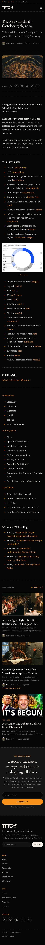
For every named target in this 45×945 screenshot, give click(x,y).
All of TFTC (38, 588)
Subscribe (21, 802)
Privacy (4, 936)
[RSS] (29, 919)
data (20, 351)
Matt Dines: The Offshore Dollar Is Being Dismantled (21, 725)
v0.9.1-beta (16, 295)
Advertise (5, 902)
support (35, 281)
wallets (37, 346)
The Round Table (9, 898)
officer (39, 209)
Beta (28, 308)
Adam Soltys (8, 395)
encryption (18, 180)
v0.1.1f (15, 290)
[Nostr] (10, 919)
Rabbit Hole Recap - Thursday (16, 380)
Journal (36, 359)
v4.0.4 (19, 313)
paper (17, 355)
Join (36, 844)
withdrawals (28, 192)
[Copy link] (37, 86)
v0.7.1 (21, 304)
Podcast (6, 720)
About (4, 893)
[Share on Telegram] (32, 86)
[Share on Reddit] (27, 86)
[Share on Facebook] (16, 86)
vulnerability (18, 172)
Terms (12, 936)
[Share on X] (11, 86)
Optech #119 (20, 167)
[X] (4, 919)
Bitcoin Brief (6, 868)
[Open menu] (40, 7)
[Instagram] (16, 919)
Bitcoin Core (33, 197)
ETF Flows (6, 881)
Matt (34, 333)
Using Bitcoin (32, 188)
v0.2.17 (18, 286)
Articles (5, 864)
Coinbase (23, 275)
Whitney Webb (9, 430)
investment (12, 321)
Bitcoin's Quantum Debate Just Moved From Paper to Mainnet (19, 671)
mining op (28, 341)
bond (9, 205)
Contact (5, 906)
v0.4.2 (15, 299)
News (4, 859)
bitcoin (10, 329)
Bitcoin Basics (7, 877)
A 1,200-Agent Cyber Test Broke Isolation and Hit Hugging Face (20, 622)
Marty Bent (10, 43)
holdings (31, 229)
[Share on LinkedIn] (22, 86)
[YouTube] (23, 919)
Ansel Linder (8, 487)
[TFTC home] (7, 7)
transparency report (24, 237)
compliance (12, 221)
